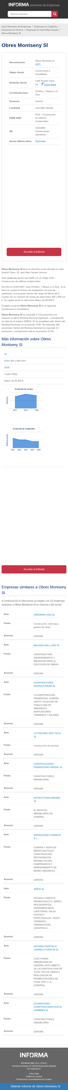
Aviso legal (34, 1074)
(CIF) (37, 64)
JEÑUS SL (39, 889)
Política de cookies (34, 1076)
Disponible (40, 141)
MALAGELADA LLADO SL (47, 645)
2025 (6, 367)
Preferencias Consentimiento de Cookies (34, 1079)
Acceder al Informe (34, 251)
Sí (5, 354)
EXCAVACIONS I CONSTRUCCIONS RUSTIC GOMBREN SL (48, 1006)
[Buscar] (54, 14)
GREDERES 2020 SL (44, 614)
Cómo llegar (49, 84)
